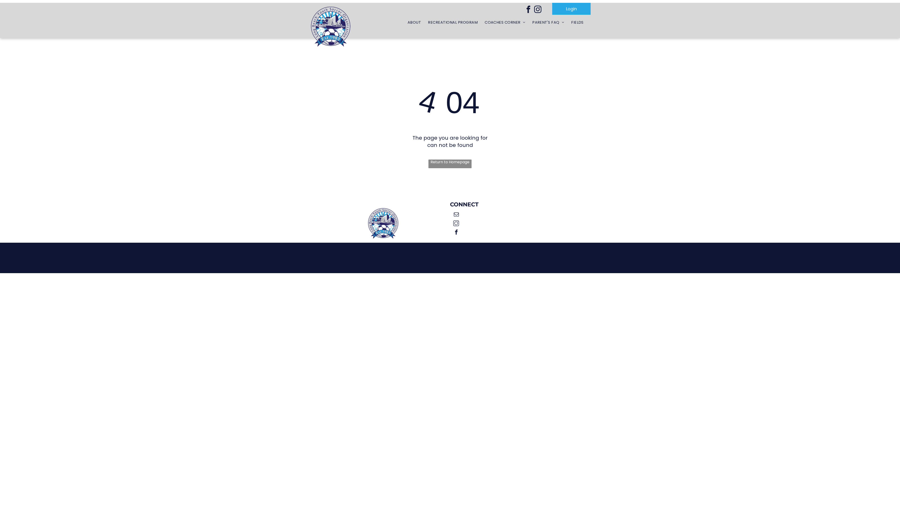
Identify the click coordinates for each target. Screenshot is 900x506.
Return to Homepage (450, 162)
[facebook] (528, 10)
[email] (456, 215)
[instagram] (537, 10)
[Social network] (456, 224)
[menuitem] (414, 22)
